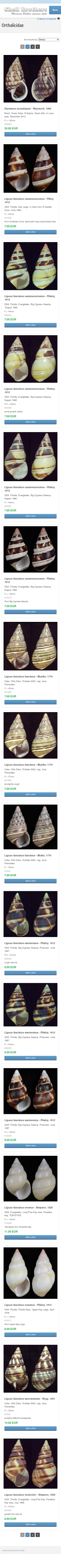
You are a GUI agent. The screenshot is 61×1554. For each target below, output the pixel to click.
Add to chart (31, 134)
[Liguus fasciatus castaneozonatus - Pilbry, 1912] (30, 168)
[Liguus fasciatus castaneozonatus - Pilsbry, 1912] (30, 266)
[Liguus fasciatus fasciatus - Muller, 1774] (30, 827)
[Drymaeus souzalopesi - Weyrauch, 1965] (30, 78)
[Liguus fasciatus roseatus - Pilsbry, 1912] (30, 1273)
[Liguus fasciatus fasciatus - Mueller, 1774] (30, 646)
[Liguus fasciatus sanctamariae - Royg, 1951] (30, 1369)
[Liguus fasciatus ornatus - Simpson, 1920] (30, 1178)
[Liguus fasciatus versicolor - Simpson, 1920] (30, 1464)
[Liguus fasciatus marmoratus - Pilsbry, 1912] (30, 914)
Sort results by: (30, 39)
